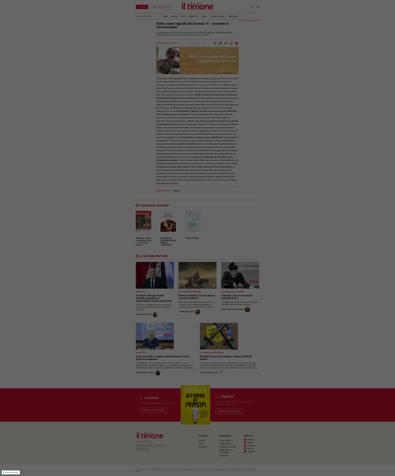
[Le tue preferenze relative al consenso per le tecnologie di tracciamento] (11, 472)
